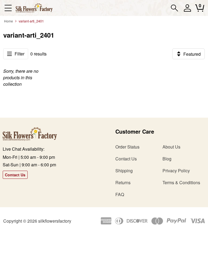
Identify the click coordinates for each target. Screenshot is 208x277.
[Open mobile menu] (8, 8)
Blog (166, 159)
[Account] (187, 10)
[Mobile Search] (174, 8)
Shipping (124, 170)
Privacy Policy (176, 170)
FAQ (119, 194)
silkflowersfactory (54, 221)
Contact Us (15, 175)
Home (8, 21)
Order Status (127, 147)
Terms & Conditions (181, 182)
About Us (171, 147)
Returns (123, 182)
